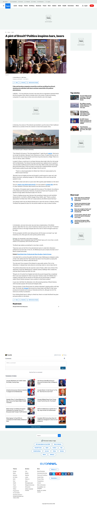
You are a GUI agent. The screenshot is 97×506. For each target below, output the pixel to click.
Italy (61, 447)
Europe (21, 5)
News (9, 32)
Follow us (27, 479)
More (38, 468)
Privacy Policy (40, 479)
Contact (39, 483)
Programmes (16, 490)
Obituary (52, 454)
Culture (54, 5)
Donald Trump (38, 447)
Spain (47, 447)
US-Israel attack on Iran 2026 (43, 444)
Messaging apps (29, 483)
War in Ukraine (57, 444)
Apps (26, 481)
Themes (15, 468)
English (6, 1)
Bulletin (26, 473)
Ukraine (62, 451)
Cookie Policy (40, 477)
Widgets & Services (29, 485)
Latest (15, 5)
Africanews (27, 486)
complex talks (49, 184)
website (50, 153)
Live (92, 5)
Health (64, 5)
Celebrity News (37, 451)
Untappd (26, 288)
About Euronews (41, 471)
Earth (59, 5)
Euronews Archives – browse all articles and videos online (18, 496)
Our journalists (16, 492)
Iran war (47, 451)
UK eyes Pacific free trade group (20, 306)
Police (54, 451)
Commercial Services (42, 473)
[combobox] (53, 2)
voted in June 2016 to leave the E (26, 184)
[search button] (46, 2)
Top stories (75, 93)
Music (44, 454)
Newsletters (54, 478)
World (25, 5)
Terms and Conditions (42, 475)
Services (27, 468)
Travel (44, 5)
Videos (14, 488)
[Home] (5, 32)
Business (38, 5)
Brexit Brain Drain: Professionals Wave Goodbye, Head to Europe (34, 254)
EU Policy (31, 5)
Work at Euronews (41, 485)
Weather (27, 475)
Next (49, 5)
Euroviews (71, 5)
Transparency (40, 481)
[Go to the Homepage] (7, 6)
